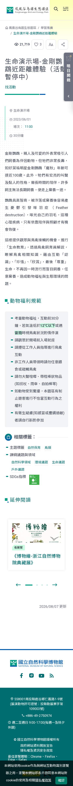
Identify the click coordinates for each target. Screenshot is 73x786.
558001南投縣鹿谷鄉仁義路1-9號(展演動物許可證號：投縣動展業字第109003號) (36, 704)
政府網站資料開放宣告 (36, 746)
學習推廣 (47, 28)
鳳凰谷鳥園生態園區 (27, 10)
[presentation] (18, 585)
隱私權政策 (43, 780)
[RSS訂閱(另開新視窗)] (52, 675)
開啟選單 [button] (66, 9)
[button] (36, 44)
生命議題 (58, 462)
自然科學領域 (21, 462)
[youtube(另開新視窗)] (42, 675)
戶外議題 (17, 469)
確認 (61, 780)
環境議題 (41, 462)
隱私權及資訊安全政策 (36, 750)
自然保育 (34, 448)
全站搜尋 (56, 9)
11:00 (29, 127)
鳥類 (48, 448)
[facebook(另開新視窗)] (21, 675)
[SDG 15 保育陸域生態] (34, 479)
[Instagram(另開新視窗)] (31, 675)
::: (2, 30)
